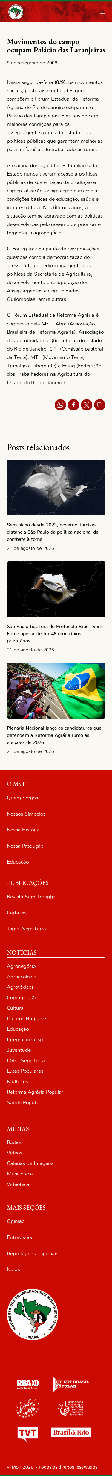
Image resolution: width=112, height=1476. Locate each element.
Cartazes (17, 912)
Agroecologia (21, 976)
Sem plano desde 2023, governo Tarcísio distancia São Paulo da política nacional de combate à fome (53, 532)
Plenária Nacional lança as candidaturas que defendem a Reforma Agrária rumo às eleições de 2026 (54, 735)
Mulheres (17, 1081)
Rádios (14, 1142)
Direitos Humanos (27, 1018)
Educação (18, 861)
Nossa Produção (25, 846)
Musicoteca (20, 1173)
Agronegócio (21, 966)
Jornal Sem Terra (26, 928)
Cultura (15, 1008)
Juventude (19, 1050)
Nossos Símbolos (26, 814)
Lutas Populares (25, 1071)
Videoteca (18, 1184)
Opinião (15, 1221)
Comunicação (22, 997)
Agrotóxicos (20, 987)
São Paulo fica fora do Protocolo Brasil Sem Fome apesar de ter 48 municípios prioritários (54, 633)
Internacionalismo (27, 1039)
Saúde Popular (23, 1102)
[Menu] (102, 12)
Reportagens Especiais (32, 1253)
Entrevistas (19, 1237)
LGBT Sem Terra (26, 1060)
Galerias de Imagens (30, 1163)
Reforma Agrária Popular (35, 1092)
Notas (13, 1269)
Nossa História (23, 829)
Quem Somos (22, 797)
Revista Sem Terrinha (31, 896)
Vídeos (14, 1152)
